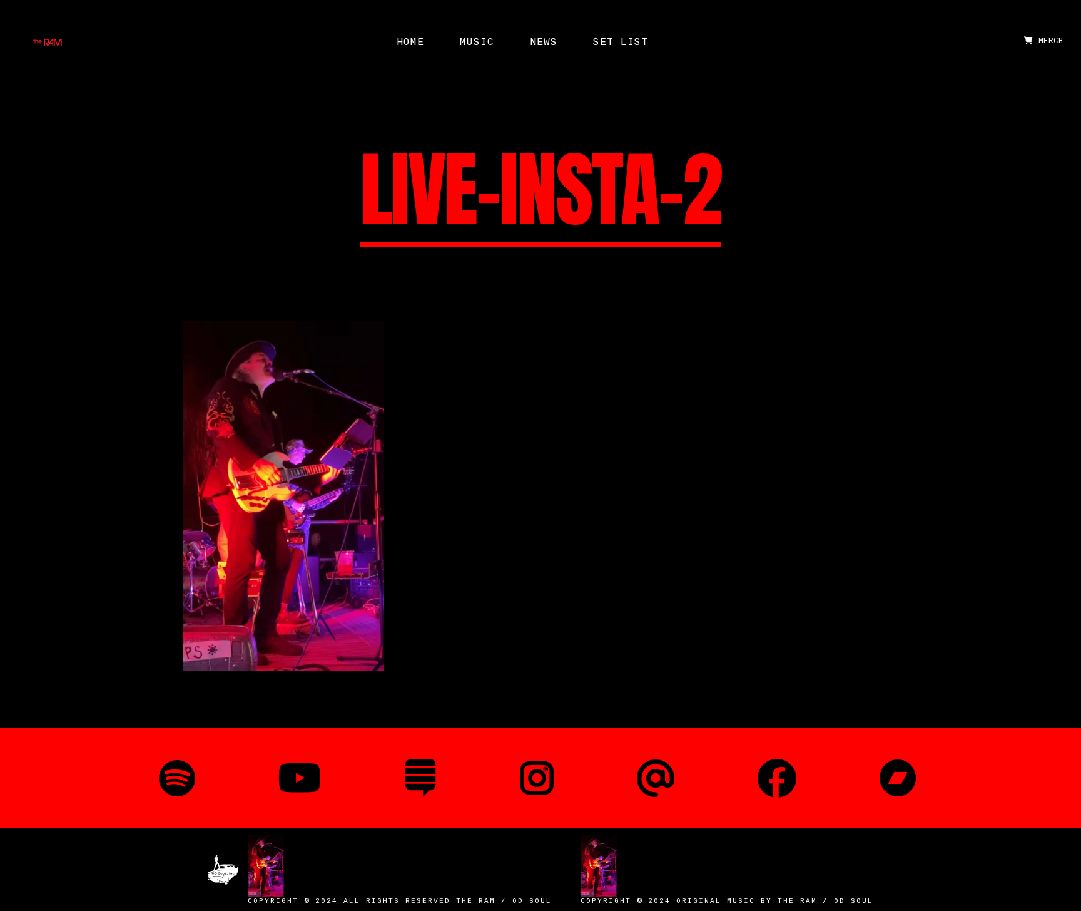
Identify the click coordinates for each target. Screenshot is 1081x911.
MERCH (1048, 41)
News (543, 42)
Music (477, 42)
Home (410, 42)
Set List (620, 42)
